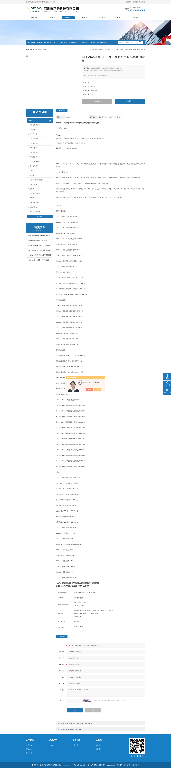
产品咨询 (97, 101)
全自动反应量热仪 (35, 193)
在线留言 (135, 2)
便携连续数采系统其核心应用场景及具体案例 (40, 245)
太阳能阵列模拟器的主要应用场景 (40, 255)
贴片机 (32, 170)
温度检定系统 (34, 143)
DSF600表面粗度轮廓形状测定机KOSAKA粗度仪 (78, 723)
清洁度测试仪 (34, 166)
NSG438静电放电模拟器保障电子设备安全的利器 (40, 250)
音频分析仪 (33, 184)
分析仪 (105, 49)
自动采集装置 (34, 139)
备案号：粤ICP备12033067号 (95, 765)
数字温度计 (33, 134)
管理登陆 (120, 765)
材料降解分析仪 (35, 202)
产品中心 (68, 18)
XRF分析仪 (33, 129)
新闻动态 (29, 749)
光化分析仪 (33, 207)
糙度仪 (32, 198)
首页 (93, 49)
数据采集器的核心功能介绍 (38, 240)
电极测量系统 (34, 152)
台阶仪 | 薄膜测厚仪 (36, 180)
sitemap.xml (111, 765)
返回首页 (128, 2)
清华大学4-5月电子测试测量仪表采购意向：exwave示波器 (40, 260)
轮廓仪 (111, 49)
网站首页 (34, 18)
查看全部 (40, 216)
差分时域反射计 (35, 212)
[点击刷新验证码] (87, 700)
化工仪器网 (135, 765)
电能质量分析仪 (35, 161)
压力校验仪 (33, 148)
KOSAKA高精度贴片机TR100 (72, 729)
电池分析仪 (33, 157)
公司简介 (29, 745)
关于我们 (51, 18)
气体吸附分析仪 (35, 125)
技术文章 (102, 18)
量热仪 (32, 189)
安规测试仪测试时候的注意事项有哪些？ (40, 235)
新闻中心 (85, 18)
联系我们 (142, 2)
